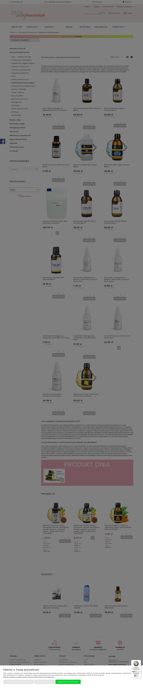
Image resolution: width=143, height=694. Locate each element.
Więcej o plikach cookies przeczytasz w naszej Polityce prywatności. (29, 677)
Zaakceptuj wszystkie (68, 682)
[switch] (136, 675)
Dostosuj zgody (45, 682)
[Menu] (139, 661)
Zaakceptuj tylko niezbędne (18, 682)
